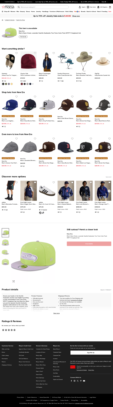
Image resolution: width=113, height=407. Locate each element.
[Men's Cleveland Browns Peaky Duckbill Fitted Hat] (28, 147)
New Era (21, 31)
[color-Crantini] (22, 84)
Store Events (39, 374)
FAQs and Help (5, 349)
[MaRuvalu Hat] (47, 61)
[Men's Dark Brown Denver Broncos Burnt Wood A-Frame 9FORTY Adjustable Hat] (66, 105)
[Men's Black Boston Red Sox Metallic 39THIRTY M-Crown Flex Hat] (103, 105)
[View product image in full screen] (14, 281)
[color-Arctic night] (3, 84)
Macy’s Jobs (56, 366)
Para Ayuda (5, 358)
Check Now (91, 370)
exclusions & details (76, 300)
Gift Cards (21, 355)
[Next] (109, 61)
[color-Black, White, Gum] (43, 213)
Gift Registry (39, 387)
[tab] (5, 232)
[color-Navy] (30, 84)
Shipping (78, 312)
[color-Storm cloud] (9, 84)
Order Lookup (5, 355)
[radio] (3, 84)
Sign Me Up (90, 352)
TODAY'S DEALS (9, 1)
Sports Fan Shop (20, 20)
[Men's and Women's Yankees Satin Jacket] (84, 191)
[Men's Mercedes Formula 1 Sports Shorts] (10, 191)
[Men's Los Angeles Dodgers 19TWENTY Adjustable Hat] (10, 105)
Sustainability (56, 376)
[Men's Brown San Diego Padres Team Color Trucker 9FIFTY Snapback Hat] (103, 147)
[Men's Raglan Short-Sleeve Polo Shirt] (28, 191)
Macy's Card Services (24, 361)
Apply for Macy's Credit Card (26, 349)
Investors (55, 358)
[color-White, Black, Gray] (40, 213)
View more (56, 313)
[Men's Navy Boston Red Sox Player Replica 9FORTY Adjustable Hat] (28, 105)
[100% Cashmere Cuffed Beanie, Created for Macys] (28, 61)
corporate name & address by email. (84, 403)
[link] (10, 79)
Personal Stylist (40, 368)
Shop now (76, 16)
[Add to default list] (16, 53)
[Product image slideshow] (33, 256)
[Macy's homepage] (2, 20)
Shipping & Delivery (7, 365)
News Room (56, 370)
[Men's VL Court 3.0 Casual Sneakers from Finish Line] (47, 191)
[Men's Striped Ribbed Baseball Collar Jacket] (66, 191)
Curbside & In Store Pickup (43, 349)
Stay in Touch (39, 371)
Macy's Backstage (40, 358)
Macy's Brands (40, 361)
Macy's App (39, 355)
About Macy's (56, 349)
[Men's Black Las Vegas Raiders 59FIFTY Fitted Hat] (84, 147)
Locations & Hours (40, 352)
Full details (23, 36)
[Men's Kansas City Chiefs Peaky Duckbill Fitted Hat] (10, 147)
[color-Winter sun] (12, 84)
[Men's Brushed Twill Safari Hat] (84, 61)
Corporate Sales (57, 352)
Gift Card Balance (23, 358)
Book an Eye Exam (41, 381)
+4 (32, 84)
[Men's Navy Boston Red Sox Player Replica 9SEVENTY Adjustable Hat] (66, 147)
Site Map (55, 373)
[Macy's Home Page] (8, 7)
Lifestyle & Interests (9, 20)
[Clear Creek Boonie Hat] (66, 61)
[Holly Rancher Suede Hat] (103, 61)
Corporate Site (56, 355)
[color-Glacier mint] (6, 84)
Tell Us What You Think (41, 384)
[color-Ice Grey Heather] (27, 84)
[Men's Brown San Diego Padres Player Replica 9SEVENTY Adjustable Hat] (84, 105)
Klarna (3, 352)
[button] (28, 256)
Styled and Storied (58, 379)
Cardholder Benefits (24, 352)
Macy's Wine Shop (40, 365)
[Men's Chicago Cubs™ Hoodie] (103, 191)
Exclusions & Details (82, 370)
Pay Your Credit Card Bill (25, 365)
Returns (4, 361)
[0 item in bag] (110, 7)
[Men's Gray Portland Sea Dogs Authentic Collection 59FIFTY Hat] (47, 105)
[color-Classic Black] (25, 84)
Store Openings (40, 377)
